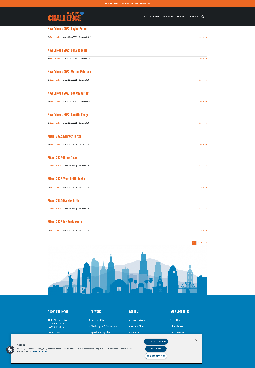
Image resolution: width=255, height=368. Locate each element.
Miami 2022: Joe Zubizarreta (65, 221)
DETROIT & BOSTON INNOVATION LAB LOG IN (127, 3)
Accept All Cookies (155, 341)
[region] (106, 349)
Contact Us (54, 332)
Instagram (178, 332)
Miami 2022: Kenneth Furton (65, 136)
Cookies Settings (156, 356)
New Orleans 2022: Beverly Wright (68, 93)
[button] (203, 16)
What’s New (137, 326)
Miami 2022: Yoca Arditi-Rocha (66, 178)
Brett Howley (55, 37)
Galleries (136, 332)
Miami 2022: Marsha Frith (63, 200)
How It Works (138, 320)
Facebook (177, 326)
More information (40, 351)
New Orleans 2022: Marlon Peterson (69, 71)
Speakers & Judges (101, 332)
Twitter (176, 320)
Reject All (155, 348)
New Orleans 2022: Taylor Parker (68, 28)
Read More (203, 37)
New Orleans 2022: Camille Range (68, 114)
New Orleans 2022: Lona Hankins (67, 50)
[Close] (196, 340)
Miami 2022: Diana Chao (62, 157)
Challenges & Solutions (104, 326)
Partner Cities (98, 320)
